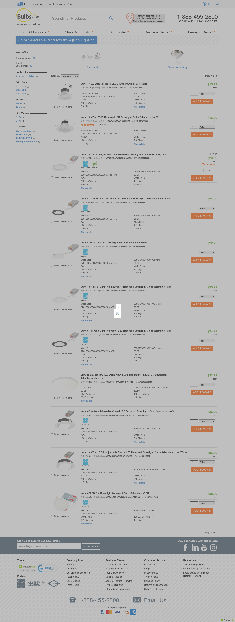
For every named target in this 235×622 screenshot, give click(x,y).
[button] (118, 306)
